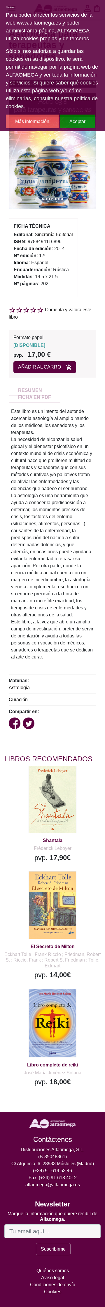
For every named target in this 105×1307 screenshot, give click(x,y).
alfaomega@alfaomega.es (52, 1184)
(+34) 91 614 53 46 (52, 1170)
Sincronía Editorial (54, 234)
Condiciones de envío (52, 1284)
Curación (18, 699)
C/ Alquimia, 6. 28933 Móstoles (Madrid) (52, 1163)
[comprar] (41, 777)
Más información (32, 121)
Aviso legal (52, 1277)
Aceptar (77, 121)
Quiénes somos (52, 1270)
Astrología (19, 687)
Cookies (52, 1291)
